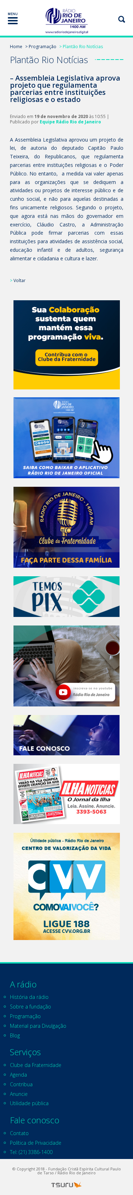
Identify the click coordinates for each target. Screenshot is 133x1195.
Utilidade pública (29, 1103)
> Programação (40, 47)
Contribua (21, 1084)
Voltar (19, 280)
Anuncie (19, 1094)
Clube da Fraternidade (35, 1065)
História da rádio (29, 997)
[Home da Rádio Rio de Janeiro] (66, 21)
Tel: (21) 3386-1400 (31, 1152)
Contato (19, 1133)
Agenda (18, 1074)
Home (16, 47)
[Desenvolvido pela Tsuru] (66, 1185)
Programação (25, 1016)
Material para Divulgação (38, 1025)
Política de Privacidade (35, 1142)
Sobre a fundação (30, 1006)
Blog (15, 1035)
